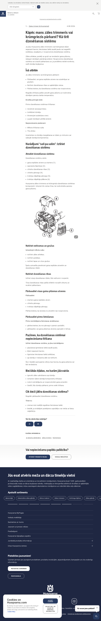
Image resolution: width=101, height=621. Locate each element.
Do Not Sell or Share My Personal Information (50, 609)
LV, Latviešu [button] (10, 14)
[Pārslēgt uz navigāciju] (98, 13)
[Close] (59, 597)
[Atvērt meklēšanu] (93, 13)
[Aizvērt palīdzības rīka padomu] (97, 607)
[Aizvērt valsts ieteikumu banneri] (97, 3)
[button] (50, 217)
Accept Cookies (50, 601)
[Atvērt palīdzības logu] (96, 616)
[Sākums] (3, 14)
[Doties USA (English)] (38, 6)
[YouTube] (74, 601)
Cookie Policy (11, 611)
